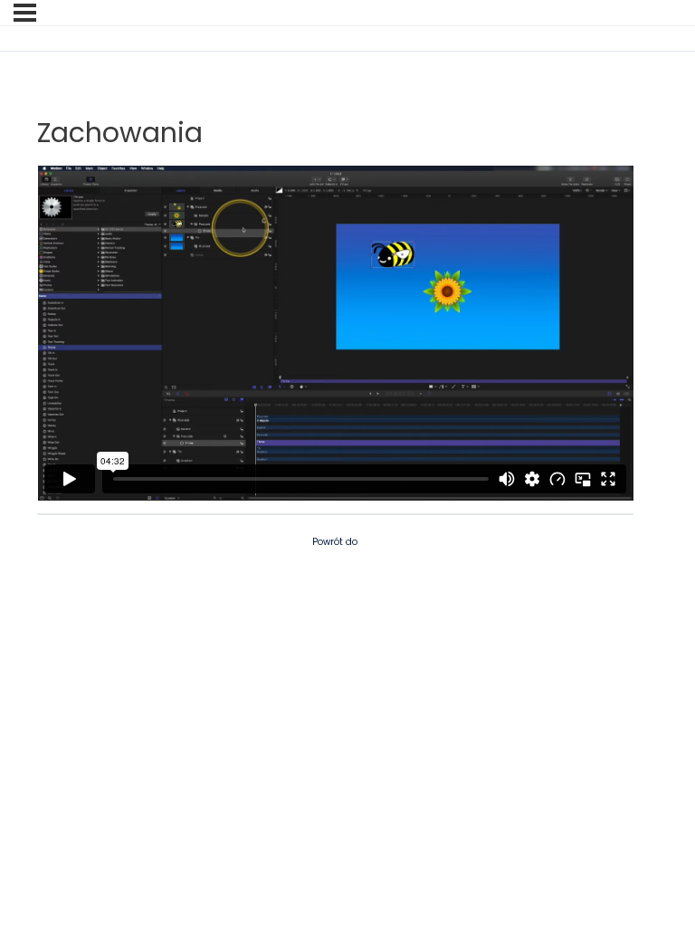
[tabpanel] (335, 333)
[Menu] (25, 13)
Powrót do (334, 542)
